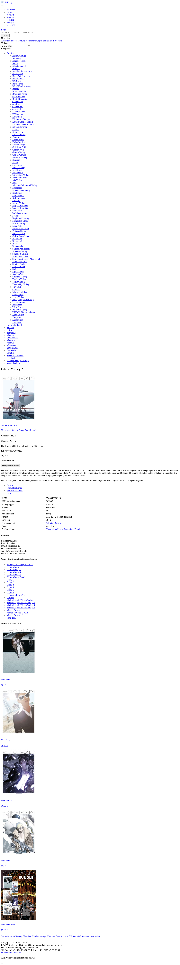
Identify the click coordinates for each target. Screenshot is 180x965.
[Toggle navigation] (2, 5)
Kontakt (76, 936)
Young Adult (12, 348)
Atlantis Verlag (19, 66)
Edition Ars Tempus (21, 119)
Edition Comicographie (22, 122)
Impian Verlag (18, 167)
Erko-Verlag (17, 132)
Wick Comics (18, 307)
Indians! (10, 597)
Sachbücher (12, 358)
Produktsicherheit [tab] (14, 488)
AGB (69, 936)
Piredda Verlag (18, 233)
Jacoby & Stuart (19, 177)
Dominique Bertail (27, 430)
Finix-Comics (18, 142)
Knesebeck (17, 188)
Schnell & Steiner (20, 254)
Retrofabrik (17, 241)
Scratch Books (18, 264)
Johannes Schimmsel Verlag (24, 185)
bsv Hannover (18, 96)
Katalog (10, 15)
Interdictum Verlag (20, 175)
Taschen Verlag (19, 279)
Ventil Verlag (18, 297)
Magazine (11, 332)
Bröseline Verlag (19, 94)
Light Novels (12, 337)
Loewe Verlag (18, 203)
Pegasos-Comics (19, 231)
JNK (14, 183)
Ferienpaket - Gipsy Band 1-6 (20, 564)
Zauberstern (17, 320)
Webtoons (11, 345)
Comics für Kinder (15, 325)
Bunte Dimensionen (21, 99)
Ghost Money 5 (14, 574)
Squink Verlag (18, 271)
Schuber (10, 353)
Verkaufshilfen (13, 363)
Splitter (15, 269)
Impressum (85, 936)
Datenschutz (61, 936)
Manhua (10, 343)
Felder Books (18, 139)
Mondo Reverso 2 (15, 615)
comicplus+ (17, 104)
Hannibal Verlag (19, 157)
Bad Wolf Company (21, 76)
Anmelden (95, 936)
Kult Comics (18, 195)
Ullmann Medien (19, 292)
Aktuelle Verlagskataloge (18, 360)
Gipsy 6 (10, 592)
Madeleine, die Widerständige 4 (21, 607)
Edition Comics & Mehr (23, 124)
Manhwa (11, 340)
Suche (4, 32)
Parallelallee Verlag (20, 228)
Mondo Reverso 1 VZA (17, 613)
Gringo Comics (19, 155)
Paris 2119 (11, 618)
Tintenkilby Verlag (20, 284)
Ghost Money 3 (14, 569)
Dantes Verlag (18, 111)
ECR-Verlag (17, 114)
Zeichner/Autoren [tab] (14, 490)
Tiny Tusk (16, 287)
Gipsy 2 (10, 582)
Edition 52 (17, 117)
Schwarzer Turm (19, 261)
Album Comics (19, 56)
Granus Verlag (18, 152)
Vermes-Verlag (18, 302)
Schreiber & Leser (20, 256)
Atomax (16, 68)
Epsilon (15, 129)
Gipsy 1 (10, 579)
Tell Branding (18, 282)
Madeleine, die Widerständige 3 (21, 605)
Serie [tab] (9, 493)
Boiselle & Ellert (19, 91)
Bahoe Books (18, 78)
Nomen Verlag (18, 223)
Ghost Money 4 (14, 572)
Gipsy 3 (10, 585)
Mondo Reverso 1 (15, 610)
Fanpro (15, 137)
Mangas (10, 335)
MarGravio (17, 210)
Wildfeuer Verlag (19, 310)
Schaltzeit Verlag (19, 251)
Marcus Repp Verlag (21, 208)
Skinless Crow (18, 266)
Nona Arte (17, 226)
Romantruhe (17, 246)
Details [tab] (10, 485)
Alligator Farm (18, 61)
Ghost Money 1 (14, 567)
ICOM (15, 162)
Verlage (10, 22)
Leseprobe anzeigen (10, 465)
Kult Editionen (18, 198)
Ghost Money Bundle (16, 577)
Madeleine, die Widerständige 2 (21, 602)
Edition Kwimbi (19, 127)
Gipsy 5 (10, 590)
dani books (17, 109)
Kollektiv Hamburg (21, 190)
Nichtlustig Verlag (20, 221)
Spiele (9, 330)
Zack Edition (18, 315)
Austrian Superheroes (22, 71)
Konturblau (17, 193)
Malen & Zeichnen (15, 355)
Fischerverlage (18, 144)
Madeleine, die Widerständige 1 (21, 600)
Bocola (15, 89)
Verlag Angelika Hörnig (23, 299)
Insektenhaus (18, 170)
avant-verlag (17, 73)
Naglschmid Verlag (20, 218)
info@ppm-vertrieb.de (11, 952)
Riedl (14, 243)
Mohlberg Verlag (19, 213)
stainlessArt (17, 274)
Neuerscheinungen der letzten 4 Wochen (44, 40)
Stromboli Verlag (19, 276)
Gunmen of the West (16, 595)
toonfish (16, 289)
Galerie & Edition (20, 147)
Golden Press (18, 150)
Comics (10, 53)
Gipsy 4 (10, 587)
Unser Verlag (18, 294)
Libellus (16, 200)
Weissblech (17, 304)
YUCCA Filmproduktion (23, 312)
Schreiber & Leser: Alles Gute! (26, 259)
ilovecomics (17, 165)
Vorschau (11, 17)
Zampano (16, 317)
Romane (10, 327)
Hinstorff (16, 160)
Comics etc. (17, 106)
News (9, 12)
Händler (10, 20)
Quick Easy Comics (21, 236)
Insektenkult (17, 172)
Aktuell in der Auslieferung (13, 40)
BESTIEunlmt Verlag (22, 86)
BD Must (16, 81)
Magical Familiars (20, 205)
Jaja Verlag (17, 180)
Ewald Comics (18, 134)
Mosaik (15, 216)
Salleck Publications (21, 249)
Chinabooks (17, 101)
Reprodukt (17, 238)
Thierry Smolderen (9, 430)
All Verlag (17, 58)
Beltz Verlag (17, 84)
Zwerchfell (17, 322)
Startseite (11, 9)
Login (3, 29)
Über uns (11, 25)
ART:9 (15, 63)
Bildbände (11, 350)
